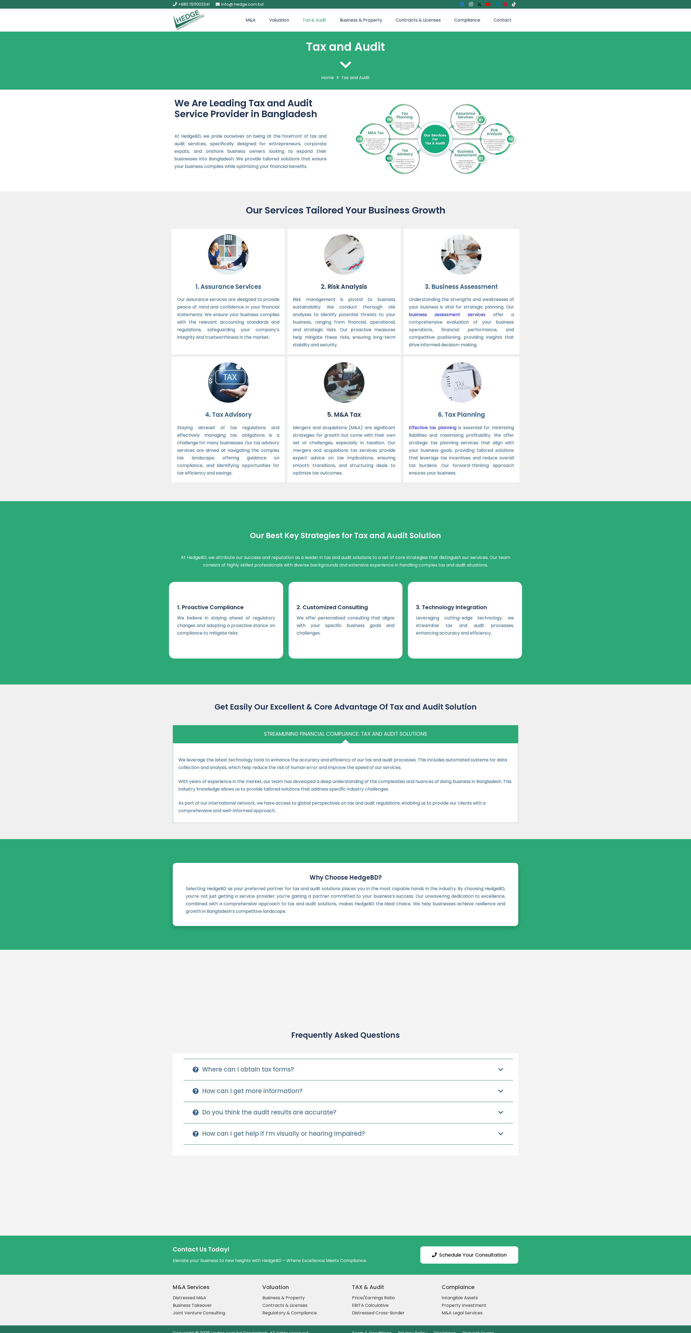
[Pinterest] (505, 4)
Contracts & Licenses (284, 1305)
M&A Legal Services (462, 1313)
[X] (479, 4)
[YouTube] (488, 4)
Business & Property (283, 1298)
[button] (258, 20)
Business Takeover (192, 1305)
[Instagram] (470, 4)
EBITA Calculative (370, 1305)
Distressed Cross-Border (378, 1313)
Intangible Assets (460, 1298)
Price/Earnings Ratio (373, 1298)
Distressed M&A (189, 1298)
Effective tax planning (432, 428)
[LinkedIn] (496, 4)
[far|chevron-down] (345, 64)
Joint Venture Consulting (199, 1313)
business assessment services (447, 314)
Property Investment (464, 1305)
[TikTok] (514, 4)
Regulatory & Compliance (289, 1313)
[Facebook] (462, 4)
